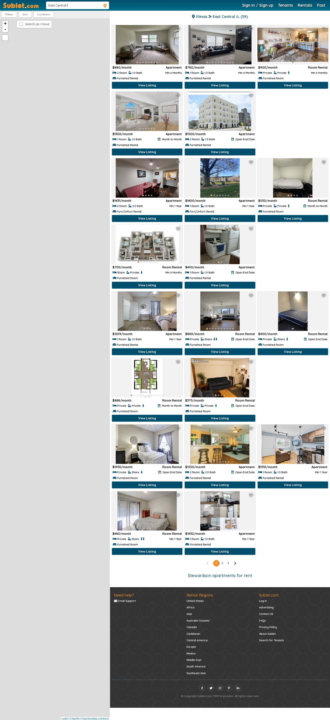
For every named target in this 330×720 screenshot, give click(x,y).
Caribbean (193, 634)
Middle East (194, 660)
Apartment (174, 67)
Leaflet (65, 718)
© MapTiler (75, 718)
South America (196, 666)
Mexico (191, 653)
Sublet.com (269, 595)
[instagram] (220, 687)
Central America (197, 640)
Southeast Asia (196, 673)
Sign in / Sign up (257, 5)
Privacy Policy (268, 627)
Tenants (285, 5)
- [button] (5, 29)
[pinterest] (229, 687)
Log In (263, 601)
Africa (190, 607)
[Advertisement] (292, 120)
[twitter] (211, 687)
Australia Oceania (198, 620)
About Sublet (267, 634)
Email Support (126, 601)
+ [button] (5, 23)
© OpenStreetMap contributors (94, 718)
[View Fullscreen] (5, 38)
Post (321, 5)
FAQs (262, 620)
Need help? (124, 595)
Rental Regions (200, 595)
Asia (189, 614)
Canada (192, 627)
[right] (235, 563)
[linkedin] (238, 687)
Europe (191, 647)
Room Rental (318, 67)
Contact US (266, 614)
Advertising (266, 607)
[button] (43, 14)
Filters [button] (9, 14)
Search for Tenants (271, 640)
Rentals (305, 5)
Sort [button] (25, 14)
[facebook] (202, 687)
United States (195, 601)
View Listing (147, 85)
